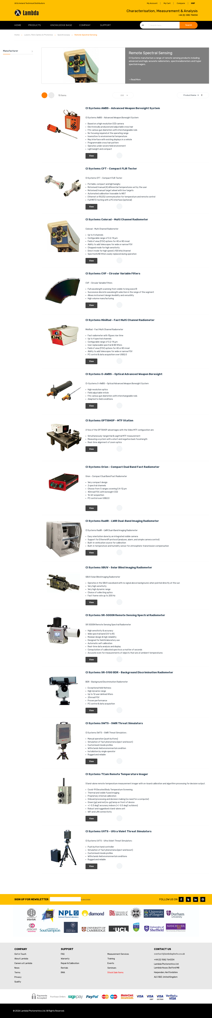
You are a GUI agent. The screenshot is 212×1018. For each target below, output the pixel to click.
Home (17, 35)
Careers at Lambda (23, 963)
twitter (188, 899)
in (195, 899)
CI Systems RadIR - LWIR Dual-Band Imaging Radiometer (122, 521)
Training (111, 958)
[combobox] (169, 25)
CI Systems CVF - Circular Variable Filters (113, 273)
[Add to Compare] (119, 155)
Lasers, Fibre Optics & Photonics (38, 35)
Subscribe (85, 900)
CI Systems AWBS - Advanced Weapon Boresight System (123, 108)
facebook (181, 899)
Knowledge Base (61, 25)
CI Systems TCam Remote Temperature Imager (117, 774)
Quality (17, 982)
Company (84, 25)
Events (110, 963)
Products (34, 25)
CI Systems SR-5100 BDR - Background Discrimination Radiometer (129, 672)
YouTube (202, 899)
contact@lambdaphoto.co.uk (169, 954)
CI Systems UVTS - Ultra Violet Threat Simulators (119, 831)
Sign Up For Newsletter (31, 899)
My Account (152, 3)
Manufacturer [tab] (10, 51)
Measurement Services (118, 954)
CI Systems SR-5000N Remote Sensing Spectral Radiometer (125, 615)
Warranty (65, 958)
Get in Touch (20, 954)
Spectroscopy (64, 35)
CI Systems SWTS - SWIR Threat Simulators (114, 723)
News (16, 968)
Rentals (64, 968)
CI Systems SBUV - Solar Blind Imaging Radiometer (119, 567)
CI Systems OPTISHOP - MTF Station (109, 420)
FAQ (62, 954)
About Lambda (21, 958)
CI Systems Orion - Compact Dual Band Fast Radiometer (123, 467)
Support (105, 25)
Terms (17, 972)
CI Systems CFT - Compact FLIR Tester (111, 168)
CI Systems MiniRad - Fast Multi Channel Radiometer (120, 320)
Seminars (111, 968)
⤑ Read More (135, 80)
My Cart (167, 3)
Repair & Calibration (70, 963)
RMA (63, 972)
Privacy (17, 977)
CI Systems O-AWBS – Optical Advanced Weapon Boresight (124, 374)
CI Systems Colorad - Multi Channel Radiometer (117, 219)
